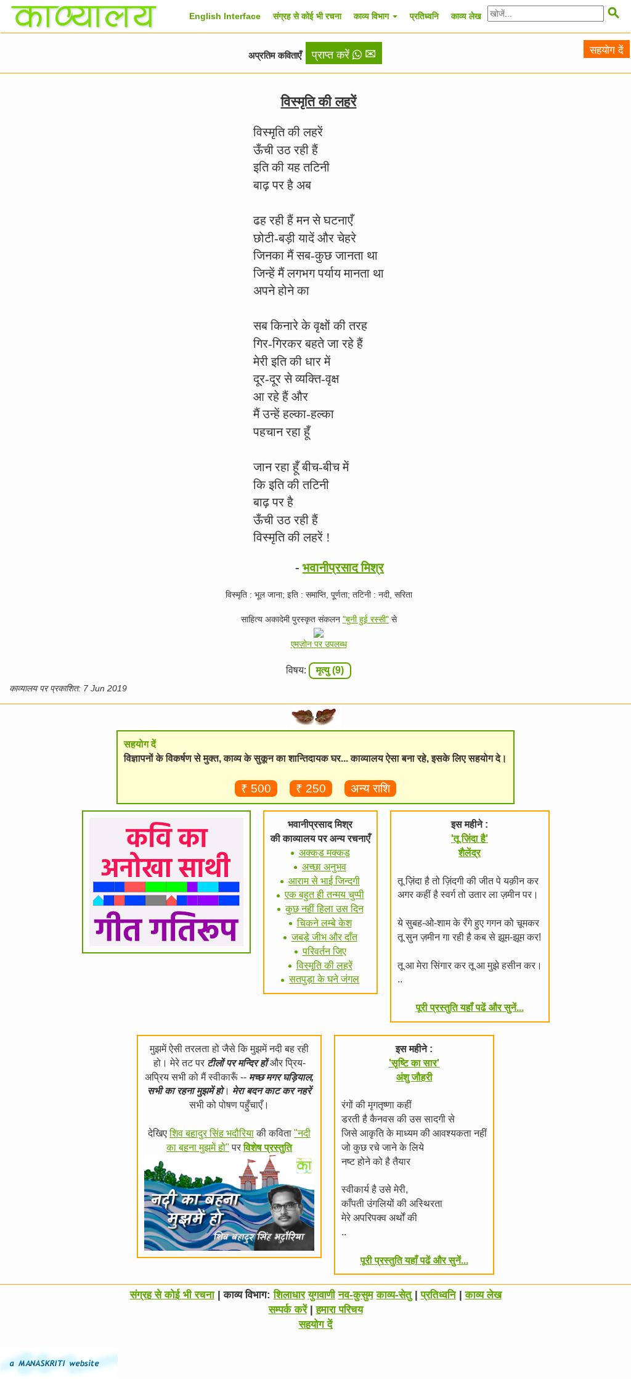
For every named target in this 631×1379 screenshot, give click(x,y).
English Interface (225, 16)
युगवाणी (321, 1295)
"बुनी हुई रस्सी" (366, 619)
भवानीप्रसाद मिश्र (343, 567)
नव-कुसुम (355, 1295)
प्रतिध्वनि (424, 16)
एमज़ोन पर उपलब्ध (319, 644)
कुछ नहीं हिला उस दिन (324, 909)
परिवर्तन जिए (324, 951)
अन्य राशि (370, 788)
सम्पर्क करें (288, 1309)
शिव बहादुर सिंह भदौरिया (211, 1133)
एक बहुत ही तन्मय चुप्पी (324, 894)
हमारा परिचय (339, 1309)
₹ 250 (311, 788)
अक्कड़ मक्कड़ (324, 852)
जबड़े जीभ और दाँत (324, 937)
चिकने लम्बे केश (324, 923)
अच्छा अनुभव (324, 867)
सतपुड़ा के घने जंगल (324, 979)
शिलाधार (289, 1295)
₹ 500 (256, 788)
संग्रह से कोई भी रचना (307, 16)
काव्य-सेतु (394, 1295)
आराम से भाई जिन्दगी (324, 881)
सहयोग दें (607, 50)
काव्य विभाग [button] (372, 16)
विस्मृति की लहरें (324, 965)
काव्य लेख (466, 16)
